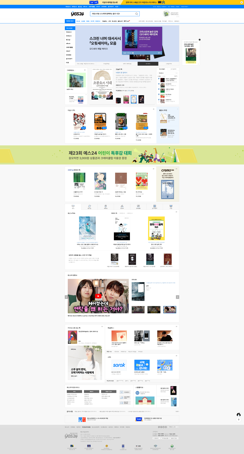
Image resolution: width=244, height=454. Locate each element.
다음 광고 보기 (178, 16)
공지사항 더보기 (177, 411)
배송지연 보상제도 (125, 403)
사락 (109, 21)
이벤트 (87, 21)
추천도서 (170, 21)
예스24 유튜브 (72, 275)
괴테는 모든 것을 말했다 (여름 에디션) (87, 244)
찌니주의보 (139, 192)
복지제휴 (122, 427)
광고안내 (111, 427)
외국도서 (68, 36)
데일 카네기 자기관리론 (149, 266)
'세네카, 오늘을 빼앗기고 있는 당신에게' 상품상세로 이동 (168, 80)
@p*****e (147, 381)
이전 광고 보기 (177, 16)
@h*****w (140, 381)
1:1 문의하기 (157, 438)
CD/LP (68, 51)
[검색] (136, 13)
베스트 (78, 21)
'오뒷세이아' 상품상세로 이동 (168, 101)
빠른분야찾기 (70, 21)
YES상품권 (104, 398)
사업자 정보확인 (116, 437)
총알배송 (86, 394)
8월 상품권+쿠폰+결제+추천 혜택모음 (112, 411)
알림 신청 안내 (88, 400)
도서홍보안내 (104, 427)
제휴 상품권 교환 (106, 396)
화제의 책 (74, 170)
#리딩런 (140, 351)
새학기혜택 (142, 21)
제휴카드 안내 (70, 402)
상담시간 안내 (174, 438)
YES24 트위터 (164, 427)
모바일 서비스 (88, 402)
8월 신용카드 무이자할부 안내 (86, 411)
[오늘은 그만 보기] (199, 40)
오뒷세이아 (76, 134)
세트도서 (130, 213)
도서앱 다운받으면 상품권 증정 (139, 411)
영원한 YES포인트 (72, 394)
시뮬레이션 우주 (78, 192)
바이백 (92, 21)
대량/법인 (176, 21)
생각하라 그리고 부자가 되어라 (168, 266)
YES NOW (69, 28)
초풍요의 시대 (120, 85)
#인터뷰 (117, 351)
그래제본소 (70, 70)
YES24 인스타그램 (166, 427)
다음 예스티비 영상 (177, 297)
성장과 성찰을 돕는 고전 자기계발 (80, 255)
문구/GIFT (69, 59)
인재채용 (73, 427)
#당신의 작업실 (132, 351)
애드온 (69, 404)
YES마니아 (104, 394)
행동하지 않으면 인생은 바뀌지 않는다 (134, 266)
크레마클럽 (69, 47)
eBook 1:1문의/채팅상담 (171, 435)
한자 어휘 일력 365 (156, 244)
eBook (68, 43)
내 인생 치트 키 (98, 192)
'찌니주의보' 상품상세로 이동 (168, 96)
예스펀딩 (114, 21)
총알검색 (86, 396)
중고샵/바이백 (70, 400)
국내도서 (68, 32)
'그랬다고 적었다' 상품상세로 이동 (168, 90)
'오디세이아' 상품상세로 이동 (168, 85)
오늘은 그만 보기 (127, 53)
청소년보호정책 (95, 427)
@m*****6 (133, 381)
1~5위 (159, 76)
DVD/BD (68, 55)
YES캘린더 (125, 392)
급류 (147, 286)
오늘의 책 (119, 69)
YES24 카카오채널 (159, 427)
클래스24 (120, 21)
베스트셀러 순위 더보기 (176, 76)
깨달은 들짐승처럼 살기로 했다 (122, 244)
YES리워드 (125, 397)
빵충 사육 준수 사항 (120, 134)
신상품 (83, 21)
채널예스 (111, 328)
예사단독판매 (149, 21)
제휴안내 (116, 427)
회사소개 (67, 427)
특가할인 (164, 21)
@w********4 (120, 381)
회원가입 (159, 6)
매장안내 (97, 21)
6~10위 (163, 76)
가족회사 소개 (173, 427)
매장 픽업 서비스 (88, 398)
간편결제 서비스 (88, 404)
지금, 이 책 (71, 110)
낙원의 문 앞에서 (121, 72)
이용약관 (78, 427)
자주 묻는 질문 (165, 438)
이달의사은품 (157, 21)
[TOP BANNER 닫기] (241, 2)
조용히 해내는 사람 (120, 192)
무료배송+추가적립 (72, 396)
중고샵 (68, 39)
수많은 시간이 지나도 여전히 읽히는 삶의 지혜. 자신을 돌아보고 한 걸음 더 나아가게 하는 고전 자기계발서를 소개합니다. (84, 260)
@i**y (126, 381)
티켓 (67, 62)
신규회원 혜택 (70, 398)
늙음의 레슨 (70, 89)
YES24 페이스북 (161, 427)
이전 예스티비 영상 (66, 297)
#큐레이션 (123, 351)
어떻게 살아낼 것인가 (100, 134)
